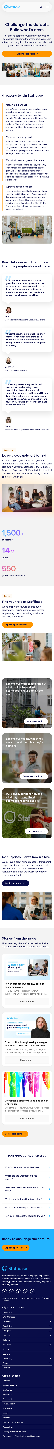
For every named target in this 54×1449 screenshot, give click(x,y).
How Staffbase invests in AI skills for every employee (25, 985)
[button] (27, 1167)
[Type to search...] (41, 7)
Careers (6, 1381)
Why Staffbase (9, 1317)
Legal (5, 1413)
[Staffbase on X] (11, 1291)
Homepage (7, 1312)
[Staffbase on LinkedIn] (4, 1291)
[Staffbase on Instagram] (25, 1291)
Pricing (6, 1349)
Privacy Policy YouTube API (14, 1431)
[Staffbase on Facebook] (18, 1291)
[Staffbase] (12, 7)
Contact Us (7, 1390)
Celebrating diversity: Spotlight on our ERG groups (26, 1102)
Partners (6, 1368)
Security (6, 1418)
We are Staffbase (10, 1385)
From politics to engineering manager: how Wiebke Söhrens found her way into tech (26, 1044)
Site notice (7, 1408)
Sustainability (8, 1399)
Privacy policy (9, 1404)
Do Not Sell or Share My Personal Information (21, 1436)
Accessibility (8, 1427)
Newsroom (7, 1394)
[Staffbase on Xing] (32, 1291)
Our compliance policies (13, 1422)
